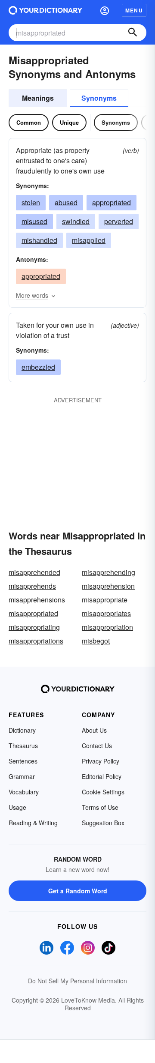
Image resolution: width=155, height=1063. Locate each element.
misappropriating (34, 627)
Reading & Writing (33, 822)
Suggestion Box (103, 822)
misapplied (88, 240)
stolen (31, 202)
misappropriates (106, 613)
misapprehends (32, 586)
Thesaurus (23, 745)
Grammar (22, 776)
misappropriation (107, 627)
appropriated (111, 202)
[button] (104, 10)
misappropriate (104, 600)
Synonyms (99, 98)
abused (66, 202)
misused (34, 221)
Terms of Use (100, 807)
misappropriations (36, 641)
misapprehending (108, 572)
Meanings (38, 98)
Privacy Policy (100, 761)
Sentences (23, 761)
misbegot (96, 641)
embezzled (38, 367)
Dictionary (22, 730)
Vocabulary (24, 792)
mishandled (39, 240)
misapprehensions (37, 600)
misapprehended (34, 572)
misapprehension (108, 586)
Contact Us (97, 745)
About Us (94, 730)
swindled (76, 221)
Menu (134, 10)
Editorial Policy (101, 776)
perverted (118, 221)
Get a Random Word (77, 890)
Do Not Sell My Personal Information (77, 980)
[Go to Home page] (45, 10)
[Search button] (133, 32)
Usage (17, 807)
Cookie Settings (103, 792)
